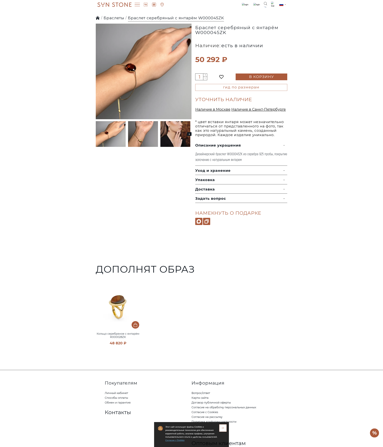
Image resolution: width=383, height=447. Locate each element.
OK (223, 428)
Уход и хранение (213, 170)
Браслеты (114, 18)
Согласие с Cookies (174, 440)
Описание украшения (218, 145)
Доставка (205, 189)
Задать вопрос (210, 198)
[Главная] (98, 18)
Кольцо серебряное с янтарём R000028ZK (118, 335)
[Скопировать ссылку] (206, 221)
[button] (99, 65)
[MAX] (198, 221)
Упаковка (205, 180)
